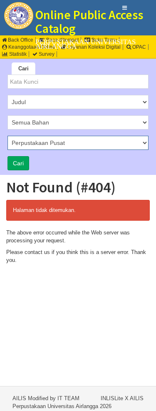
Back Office (20, 40)
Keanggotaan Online (31, 47)
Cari (23, 68)
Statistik (17, 54)
